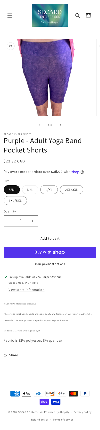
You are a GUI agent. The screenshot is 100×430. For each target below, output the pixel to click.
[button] (9, 15)
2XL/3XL (71, 189)
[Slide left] (39, 125)
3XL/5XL (15, 200)
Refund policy (39, 419)
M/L (32, 190)
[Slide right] (60, 125)
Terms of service (63, 419)
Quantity (10, 211)
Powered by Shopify (56, 412)
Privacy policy (83, 412)
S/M (12, 189)
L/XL (49, 189)
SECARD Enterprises (31, 412)
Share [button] (13, 355)
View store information (26, 289)
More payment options (50, 264)
